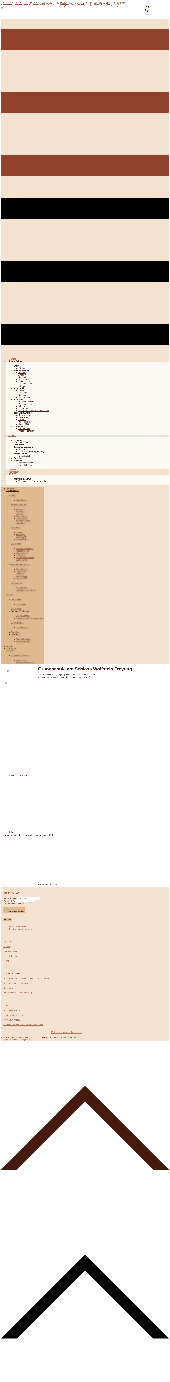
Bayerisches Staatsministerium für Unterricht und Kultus (28, 978)
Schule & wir (9, 988)
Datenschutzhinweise (61, 1032)
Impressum (77, 1032)
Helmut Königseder (21, 1040)
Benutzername (9, 898)
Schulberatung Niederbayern (16, 983)
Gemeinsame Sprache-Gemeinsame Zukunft (23, 1025)
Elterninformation (11, 951)
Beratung (7, 947)
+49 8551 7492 (119, 3)
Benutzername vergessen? (20, 929)
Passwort (7, 901)
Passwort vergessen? (18, 927)
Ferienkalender (10, 956)
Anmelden (7, 919)
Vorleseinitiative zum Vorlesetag (17, 993)
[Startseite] (85, 9)
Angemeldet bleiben (15, 904)
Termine (7, 961)
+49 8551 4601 (95, 3)
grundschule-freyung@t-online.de (60, 3)
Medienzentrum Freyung (14, 1015)
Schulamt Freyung (11, 1010)
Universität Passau (11, 1020)
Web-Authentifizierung (16, 911)
